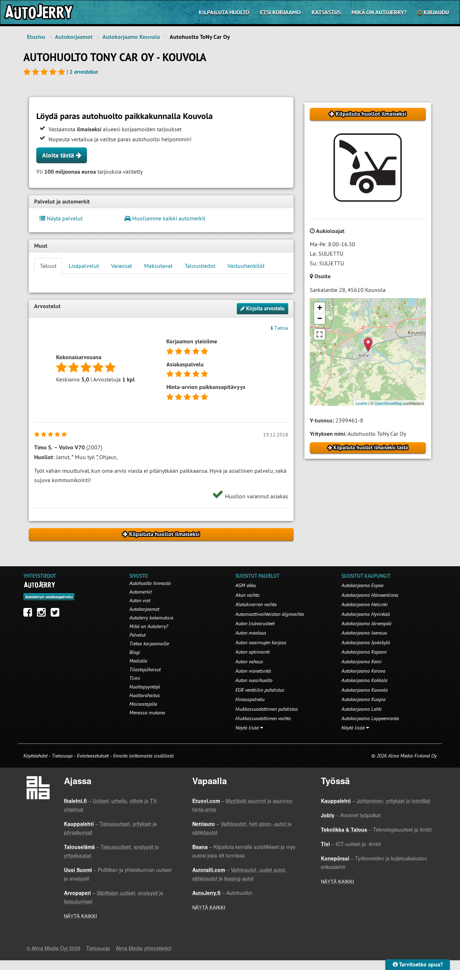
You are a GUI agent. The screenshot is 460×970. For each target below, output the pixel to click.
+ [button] (319, 307)
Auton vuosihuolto (253, 680)
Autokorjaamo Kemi (361, 661)
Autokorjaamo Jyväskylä (365, 642)
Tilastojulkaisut (145, 669)
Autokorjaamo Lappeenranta (370, 718)
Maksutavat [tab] (158, 265)
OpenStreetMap (388, 403)
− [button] (319, 318)
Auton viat (139, 600)
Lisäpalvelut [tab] (84, 265)
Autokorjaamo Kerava (363, 671)
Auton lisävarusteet (255, 623)
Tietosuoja (62, 755)
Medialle (138, 661)
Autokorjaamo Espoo (362, 585)
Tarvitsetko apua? (420, 964)
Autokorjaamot (74, 37)
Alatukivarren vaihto (256, 604)
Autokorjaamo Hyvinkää (365, 614)
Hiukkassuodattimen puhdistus (266, 709)
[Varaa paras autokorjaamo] (39, 584)
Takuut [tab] (48, 265)
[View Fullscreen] (319, 334)
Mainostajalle (143, 704)
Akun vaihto (247, 595)
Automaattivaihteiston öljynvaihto (269, 614)
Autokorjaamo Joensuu (364, 633)
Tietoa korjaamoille (149, 643)
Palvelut (137, 635)
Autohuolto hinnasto (150, 583)
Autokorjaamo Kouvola (131, 37)
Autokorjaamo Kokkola (364, 680)
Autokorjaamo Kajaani (364, 652)
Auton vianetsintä (253, 671)
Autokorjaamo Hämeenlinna (369, 595)
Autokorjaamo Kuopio (363, 699)
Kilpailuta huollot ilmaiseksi (370, 114)
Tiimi (134, 678)
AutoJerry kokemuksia (151, 617)
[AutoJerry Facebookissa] (29, 614)
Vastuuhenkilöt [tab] (245, 265)
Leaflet (361, 403)
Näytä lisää (247, 727)
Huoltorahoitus (144, 695)
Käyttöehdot (36, 755)
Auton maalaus (250, 633)
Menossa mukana (147, 712)
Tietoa (280, 328)
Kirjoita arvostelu (265, 308)
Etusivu (36, 37)
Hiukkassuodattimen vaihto (263, 718)
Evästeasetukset (93, 755)
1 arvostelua (83, 72)
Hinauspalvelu (249, 699)
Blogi (134, 652)
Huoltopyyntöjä (144, 686)
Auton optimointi (252, 652)
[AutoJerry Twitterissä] (57, 614)
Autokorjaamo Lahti (361, 709)
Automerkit (140, 592)
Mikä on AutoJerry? (378, 12)
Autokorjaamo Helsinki (364, 604)
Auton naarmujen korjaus (260, 642)
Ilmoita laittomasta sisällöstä (143, 755)
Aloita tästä (59, 155)
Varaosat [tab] (121, 265)
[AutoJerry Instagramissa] (43, 614)
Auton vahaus (249, 661)
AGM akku (245, 585)
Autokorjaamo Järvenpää (366, 623)
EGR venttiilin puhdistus (259, 690)
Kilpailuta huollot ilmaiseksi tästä (370, 447)
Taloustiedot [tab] (200, 265)
